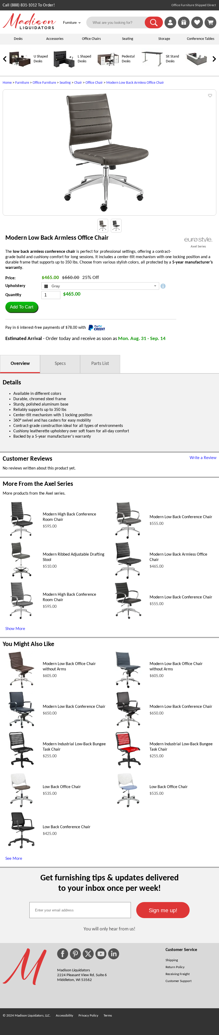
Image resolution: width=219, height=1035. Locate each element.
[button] (154, 22)
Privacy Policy (88, 1015)
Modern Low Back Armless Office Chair (135, 83)
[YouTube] (101, 953)
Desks (18, 39)
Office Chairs (91, 39)
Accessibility (64, 1015)
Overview (20, 363)
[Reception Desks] (196, 69)
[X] (88, 953)
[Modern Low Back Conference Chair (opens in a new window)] (128, 538)
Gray (55, 286)
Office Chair (94, 83)
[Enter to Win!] (184, 27)
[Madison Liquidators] (29, 28)
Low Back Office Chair (62, 787)
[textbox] (80, 910)
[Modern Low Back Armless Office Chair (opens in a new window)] (128, 578)
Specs (60, 363)
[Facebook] (62, 953)
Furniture (22, 83)
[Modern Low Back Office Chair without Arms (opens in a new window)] (21, 687)
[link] (210, 22)
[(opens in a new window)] (198, 239)
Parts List (100, 363)
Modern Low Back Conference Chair (181, 517)
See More (13, 859)
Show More (15, 629)
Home (7, 83)
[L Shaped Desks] (64, 69)
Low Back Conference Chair (67, 827)
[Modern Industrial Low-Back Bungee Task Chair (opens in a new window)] (21, 768)
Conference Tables (200, 39)
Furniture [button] (72, 23)
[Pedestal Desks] (108, 69)
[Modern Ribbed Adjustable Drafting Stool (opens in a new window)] (21, 578)
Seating (127, 39)
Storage (164, 39)
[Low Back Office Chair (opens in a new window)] (21, 808)
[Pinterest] (75, 953)
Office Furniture (44, 83)
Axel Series (198, 246)
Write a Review (203, 458)
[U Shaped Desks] (20, 69)
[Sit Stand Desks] (152, 69)
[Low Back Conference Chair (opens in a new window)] (21, 848)
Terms (108, 1015)
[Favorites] (197, 27)
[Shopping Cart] (210, 22)
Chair (78, 83)
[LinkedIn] (113, 953)
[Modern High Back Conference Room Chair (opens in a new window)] (21, 538)
